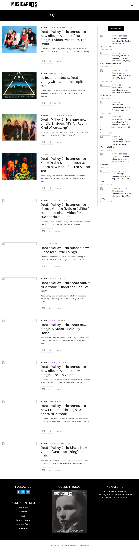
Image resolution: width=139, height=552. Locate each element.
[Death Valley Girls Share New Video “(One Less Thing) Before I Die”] (19, 455)
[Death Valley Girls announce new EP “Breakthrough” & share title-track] (19, 413)
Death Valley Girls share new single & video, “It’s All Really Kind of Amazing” (64, 123)
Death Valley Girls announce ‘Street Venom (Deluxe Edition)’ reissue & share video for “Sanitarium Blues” (65, 210)
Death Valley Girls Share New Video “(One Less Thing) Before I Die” (65, 452)
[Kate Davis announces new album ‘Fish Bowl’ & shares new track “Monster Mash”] (106, 39)
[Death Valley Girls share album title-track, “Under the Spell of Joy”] (19, 290)
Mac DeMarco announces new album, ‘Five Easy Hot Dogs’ (121, 107)
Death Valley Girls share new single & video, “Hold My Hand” (63, 329)
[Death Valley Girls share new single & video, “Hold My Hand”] (19, 332)
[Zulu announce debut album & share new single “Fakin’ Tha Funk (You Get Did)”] (106, 157)
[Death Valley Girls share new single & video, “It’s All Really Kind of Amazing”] (19, 127)
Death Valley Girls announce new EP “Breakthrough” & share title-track (63, 410)
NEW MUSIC (45, 27)
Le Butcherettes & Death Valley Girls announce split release (62, 82)
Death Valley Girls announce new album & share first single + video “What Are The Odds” (63, 38)
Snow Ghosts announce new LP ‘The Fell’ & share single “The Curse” (121, 75)
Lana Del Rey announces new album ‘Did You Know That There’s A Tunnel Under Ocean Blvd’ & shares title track (115, 124)
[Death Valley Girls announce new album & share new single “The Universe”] (19, 374)
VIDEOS (52, 27)
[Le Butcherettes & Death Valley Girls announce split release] (19, 85)
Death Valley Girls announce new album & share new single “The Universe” (63, 371)
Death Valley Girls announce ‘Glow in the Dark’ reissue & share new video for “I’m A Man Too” (65, 165)
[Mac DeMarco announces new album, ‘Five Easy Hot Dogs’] (106, 105)
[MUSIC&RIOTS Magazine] (24, 4)
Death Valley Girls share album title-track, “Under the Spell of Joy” (66, 287)
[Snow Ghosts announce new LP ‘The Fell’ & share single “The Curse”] (106, 73)
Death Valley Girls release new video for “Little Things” (65, 250)
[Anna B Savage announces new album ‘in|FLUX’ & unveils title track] (106, 174)
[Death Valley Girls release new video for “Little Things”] (19, 255)
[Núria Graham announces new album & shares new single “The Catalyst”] (106, 191)
